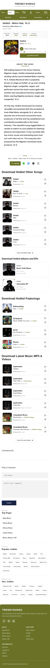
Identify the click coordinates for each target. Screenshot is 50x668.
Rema (24, 558)
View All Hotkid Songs (24, 253)
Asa (11, 590)
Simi (4, 562)
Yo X (29, 43)
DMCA (4, 653)
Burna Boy (13, 554)
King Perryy (29, 590)
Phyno (17, 562)
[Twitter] (9, 621)
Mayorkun (32, 558)
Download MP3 (33, 55)
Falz (41, 554)
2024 (16, 35)
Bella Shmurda (35, 566)
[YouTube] (13, 621)
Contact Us (5, 650)
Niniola (24, 586)
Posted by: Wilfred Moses (11, 26)
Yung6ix (30, 594)
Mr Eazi (26, 566)
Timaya (45, 590)
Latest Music (34, 35)
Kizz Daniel (16, 558)
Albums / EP (6, 639)
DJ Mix (28, 633)
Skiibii (37, 590)
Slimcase (5, 594)
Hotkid (23, 41)
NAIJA (25, 35)
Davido (28, 554)
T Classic (31, 586)
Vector (5, 590)
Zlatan (35, 554)
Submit (9, 503)
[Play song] (21, 49)
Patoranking (17, 566)
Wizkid (11, 562)
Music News (30, 639)
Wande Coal (43, 562)
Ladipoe (40, 586)
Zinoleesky (6, 570)
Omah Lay (34, 562)
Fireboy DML (6, 558)
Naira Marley (41, 558)
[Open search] (47, 17)
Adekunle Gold (7, 586)
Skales (17, 586)
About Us (5, 647)
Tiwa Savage (6, 566)
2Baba (5, 554)
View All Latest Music (24, 440)
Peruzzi (23, 594)
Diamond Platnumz (41, 594)
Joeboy (21, 554)
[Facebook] (4, 621)
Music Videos (30, 630)
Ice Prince (14, 594)
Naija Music (8, 17)
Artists (28, 636)
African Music (38, 17)
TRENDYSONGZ (25, 4)
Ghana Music (23, 17)
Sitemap (4, 656)
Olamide (25, 562)
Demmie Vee (18, 590)
